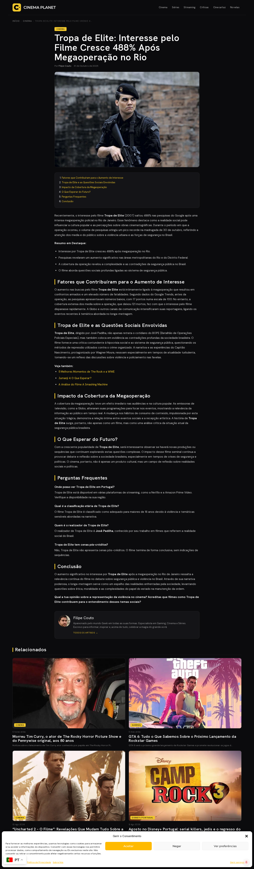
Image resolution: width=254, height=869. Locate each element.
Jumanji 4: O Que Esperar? (75, 378)
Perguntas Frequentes (74, 196)
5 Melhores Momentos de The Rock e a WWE (87, 372)
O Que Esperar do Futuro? (76, 191)
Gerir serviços (237, 862)
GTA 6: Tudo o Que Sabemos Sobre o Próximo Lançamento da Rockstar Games (182, 738)
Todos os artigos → (85, 632)
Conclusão (67, 201)
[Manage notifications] (246, 862)
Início (16, 21)
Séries (175, 7)
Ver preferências (225, 846)
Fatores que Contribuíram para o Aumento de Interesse (92, 177)
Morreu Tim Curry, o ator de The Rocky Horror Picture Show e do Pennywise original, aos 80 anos (66, 738)
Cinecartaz (219, 7)
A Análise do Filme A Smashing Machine (83, 384)
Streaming (189, 7)
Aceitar (128, 846)
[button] (246, 836)
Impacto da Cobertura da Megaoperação (84, 187)
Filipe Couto (65, 65)
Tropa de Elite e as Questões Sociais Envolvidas (88, 182)
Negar (177, 846)
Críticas (204, 7)
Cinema (163, 7)
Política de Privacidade (39, 862)
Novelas (234, 7)
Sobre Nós (58, 862)
